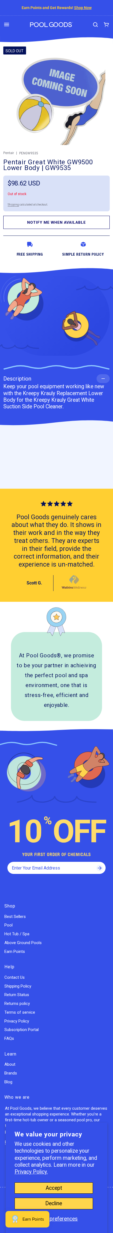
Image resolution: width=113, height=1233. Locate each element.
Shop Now (83, 8)
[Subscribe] (100, 868)
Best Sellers (15, 916)
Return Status (16, 994)
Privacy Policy (16, 1021)
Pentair (8, 153)
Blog (8, 1081)
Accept (54, 1188)
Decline (53, 1203)
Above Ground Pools (23, 942)
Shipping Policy (17, 986)
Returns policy (17, 1003)
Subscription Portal (21, 1029)
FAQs (9, 1038)
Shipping (13, 204)
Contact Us (14, 977)
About (9, 1064)
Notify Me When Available (56, 222)
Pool (8, 925)
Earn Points (14, 951)
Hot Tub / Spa (16, 933)
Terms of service (19, 1012)
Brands (10, 1073)
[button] (6, 24)
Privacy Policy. (31, 1172)
